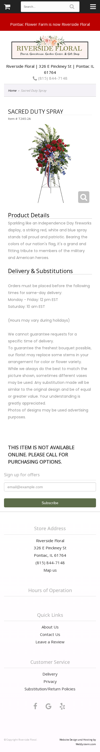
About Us (50, 627)
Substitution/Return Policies (50, 688)
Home (12, 90)
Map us (50, 570)
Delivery (50, 674)
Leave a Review (50, 641)
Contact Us (50, 634)
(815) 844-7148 (52, 78)
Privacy (50, 681)
